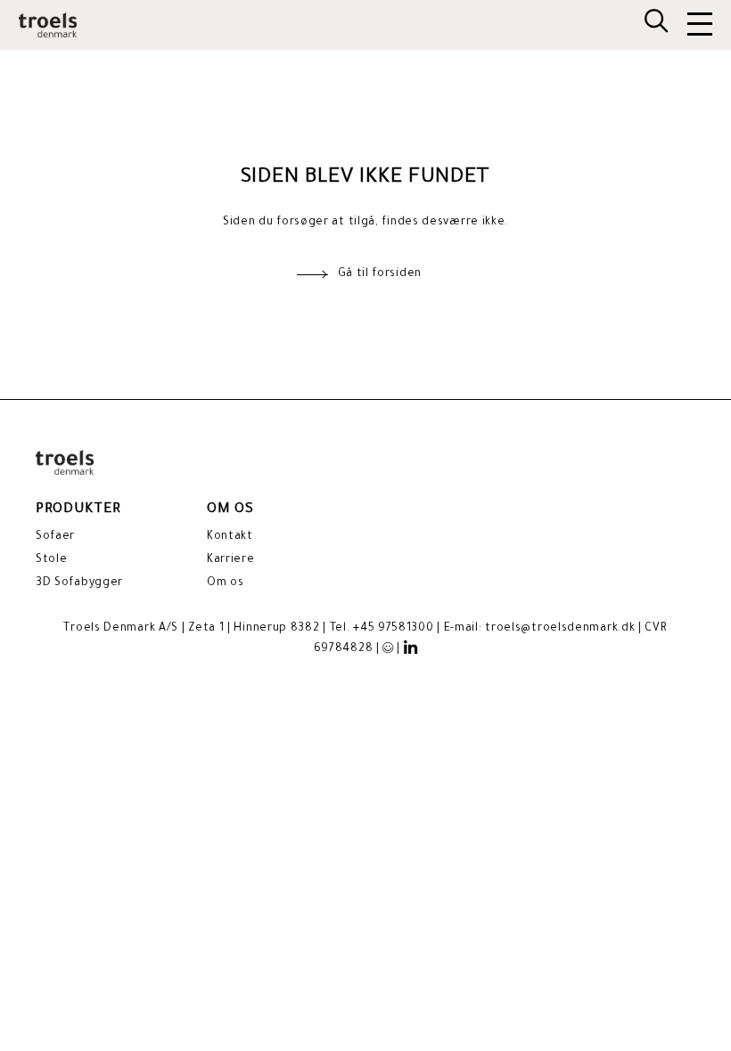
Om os (225, 583)
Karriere (231, 560)
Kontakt (230, 537)
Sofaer (55, 537)
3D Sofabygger (79, 583)
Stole (52, 560)
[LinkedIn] (411, 648)
